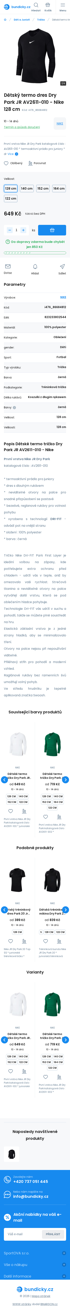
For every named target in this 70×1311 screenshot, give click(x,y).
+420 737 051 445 (30, 1181)
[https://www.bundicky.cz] (5, 19)
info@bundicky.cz (30, 1196)
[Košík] (48, 8)
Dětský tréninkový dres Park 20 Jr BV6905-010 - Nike (17, 912)
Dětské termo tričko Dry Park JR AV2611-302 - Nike (52, 776)
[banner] (17, 7)
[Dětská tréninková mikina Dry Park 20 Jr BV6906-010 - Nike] (52, 880)
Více (11, 154)
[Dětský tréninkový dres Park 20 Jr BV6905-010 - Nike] (17, 880)
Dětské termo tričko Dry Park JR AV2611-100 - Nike (17, 776)
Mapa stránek (41, 1296)
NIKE (60, 123)
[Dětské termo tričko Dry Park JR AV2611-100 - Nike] (17, 744)
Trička (41, 19)
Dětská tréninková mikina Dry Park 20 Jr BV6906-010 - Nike (52, 912)
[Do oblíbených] (10, 811)
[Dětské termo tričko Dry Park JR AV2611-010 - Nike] (11, 1154)
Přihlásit (53, 1234)
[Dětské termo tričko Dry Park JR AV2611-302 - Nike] (52, 744)
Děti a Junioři (22, 19)
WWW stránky (21, 1304)
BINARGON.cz (49, 1304)
